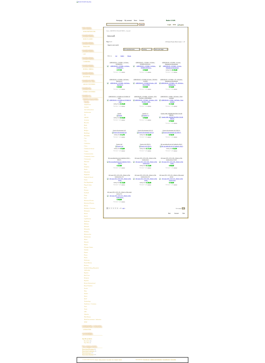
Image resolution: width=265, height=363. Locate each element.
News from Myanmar (88, 349)
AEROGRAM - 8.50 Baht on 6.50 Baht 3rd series (119, 97)
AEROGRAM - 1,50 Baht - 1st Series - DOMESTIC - (119, 63)
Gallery (122, 56)
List (116, 56)
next (123, 208)
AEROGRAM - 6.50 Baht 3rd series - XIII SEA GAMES (145, 80)
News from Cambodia (88, 351)
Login (169, 25)
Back (169, 213)
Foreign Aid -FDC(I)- (145, 144)
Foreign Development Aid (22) (145, 130)
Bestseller (87, 341)
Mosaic (129, 56)
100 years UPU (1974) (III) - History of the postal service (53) (119, 176)
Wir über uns (146, 359)
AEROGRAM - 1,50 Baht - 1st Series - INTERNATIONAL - (145, 63)
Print (183, 213)
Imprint (120, 359)
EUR (174, 25)
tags (113, 359)
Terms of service (102, 359)
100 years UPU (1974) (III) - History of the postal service (145, 158)
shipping (123, 72)
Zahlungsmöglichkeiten (156, 359)
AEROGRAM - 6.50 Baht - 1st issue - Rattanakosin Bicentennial (171, 63)
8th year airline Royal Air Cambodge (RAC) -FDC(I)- (119, 158)
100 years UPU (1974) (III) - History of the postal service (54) (145, 176)
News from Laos (86, 353)
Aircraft (128, 31)
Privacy (96, 359)
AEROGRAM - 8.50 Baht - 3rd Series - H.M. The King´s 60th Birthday (145, 97)
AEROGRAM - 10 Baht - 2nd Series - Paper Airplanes (171, 97)
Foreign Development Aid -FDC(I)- (171, 130)
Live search (109, 359)
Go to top (176, 213)
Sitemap (116, 359)
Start (107, 31)
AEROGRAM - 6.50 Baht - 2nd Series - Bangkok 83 (119, 80)
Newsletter (173, 359)
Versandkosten (166, 359)
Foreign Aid (119, 144)
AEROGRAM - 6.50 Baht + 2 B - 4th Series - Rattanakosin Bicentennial (171, 80)
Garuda (119, 113)
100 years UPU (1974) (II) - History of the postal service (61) (119, 193)
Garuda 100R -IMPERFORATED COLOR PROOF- (171, 114)
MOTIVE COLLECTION (117, 31)
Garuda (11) (145, 113)
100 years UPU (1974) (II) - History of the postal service (171, 176)
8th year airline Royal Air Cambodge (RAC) (171, 144)
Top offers (87, 342)
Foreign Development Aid (119, 130)
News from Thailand (87, 354)
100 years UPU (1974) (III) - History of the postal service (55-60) (171, 158)
